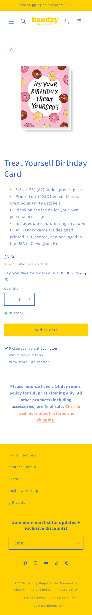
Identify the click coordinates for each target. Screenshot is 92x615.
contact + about (23, 467)
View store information (29, 362)
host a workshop (23, 490)
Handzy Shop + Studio (43, 583)
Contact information (49, 605)
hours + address (23, 455)
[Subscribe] (77, 543)
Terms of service (34, 598)
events (15, 479)
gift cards (17, 502)
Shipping (10, 264)
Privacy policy (67, 589)
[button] (11, 21)
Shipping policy (63, 598)
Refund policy (41, 589)
